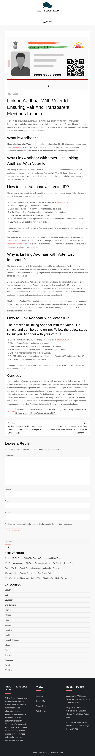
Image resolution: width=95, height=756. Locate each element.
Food (7, 620)
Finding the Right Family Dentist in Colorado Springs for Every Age (33, 568)
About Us (39, 696)
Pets (6, 650)
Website (8, 513)
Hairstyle (8, 630)
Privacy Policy (41, 706)
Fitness (8, 615)
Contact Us (40, 701)
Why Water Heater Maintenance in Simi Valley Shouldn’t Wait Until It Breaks (36, 578)
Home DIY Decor (12, 640)
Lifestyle (8, 645)
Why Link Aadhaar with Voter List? (42, 413)
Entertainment (10, 605)
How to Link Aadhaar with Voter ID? (30, 410)
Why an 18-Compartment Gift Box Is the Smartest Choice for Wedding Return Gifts (39, 563)
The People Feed (14, 698)
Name (8, 490)
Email (8, 501)
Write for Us (41, 711)
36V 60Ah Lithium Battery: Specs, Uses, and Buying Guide (29, 573)
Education (9, 600)
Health (7, 635)
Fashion (8, 610)
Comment (9, 456)
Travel (7, 665)
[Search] (8, 546)
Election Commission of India (19, 244)
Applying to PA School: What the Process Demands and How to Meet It (34, 558)
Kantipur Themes (56, 753)
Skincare (8, 655)
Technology (9, 660)
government (17, 147)
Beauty (8, 590)
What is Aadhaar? (52, 410)
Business (8, 595)
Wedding (8, 670)
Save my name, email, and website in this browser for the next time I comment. (40, 524)
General (11, 411)
